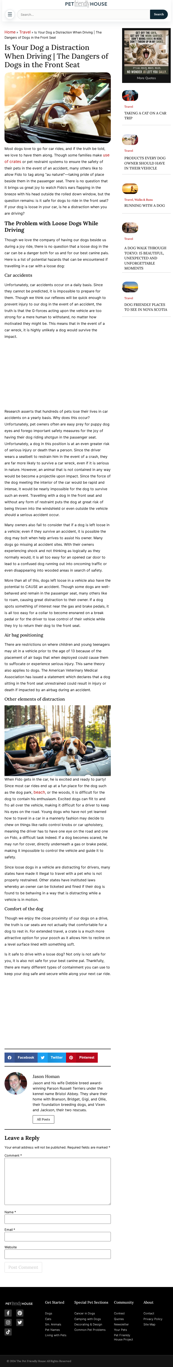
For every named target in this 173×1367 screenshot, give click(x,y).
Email (10, 1229)
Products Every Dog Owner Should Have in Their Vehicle (145, 163)
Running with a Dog (144, 205)
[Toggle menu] (10, 14)
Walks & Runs (143, 200)
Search (159, 14)
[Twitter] (19, 1322)
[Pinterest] (19, 1313)
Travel (25, 32)
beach (39, 792)
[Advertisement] (58, 374)
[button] (21, 1058)
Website (11, 1247)
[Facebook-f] (8, 1313)
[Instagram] (8, 1322)
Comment (13, 1155)
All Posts (43, 1119)
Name (10, 1212)
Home (10, 32)
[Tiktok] (8, 1332)
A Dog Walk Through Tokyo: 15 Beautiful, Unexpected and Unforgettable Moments (145, 258)
